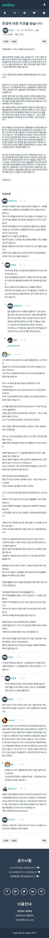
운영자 (11, 30)
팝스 (9, 354)
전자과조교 (12, 201)
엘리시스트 (12, 789)
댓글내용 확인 (14, 346)
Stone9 (11, 819)
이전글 (5, 41)
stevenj (11, 720)
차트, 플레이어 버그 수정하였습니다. (23, 872)
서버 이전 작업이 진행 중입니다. (23, 868)
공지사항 (24, 860)
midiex (8, 5)
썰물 (15, 340)
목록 (44, 41)
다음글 (14, 41)
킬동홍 (10, 699)
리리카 (10, 657)
